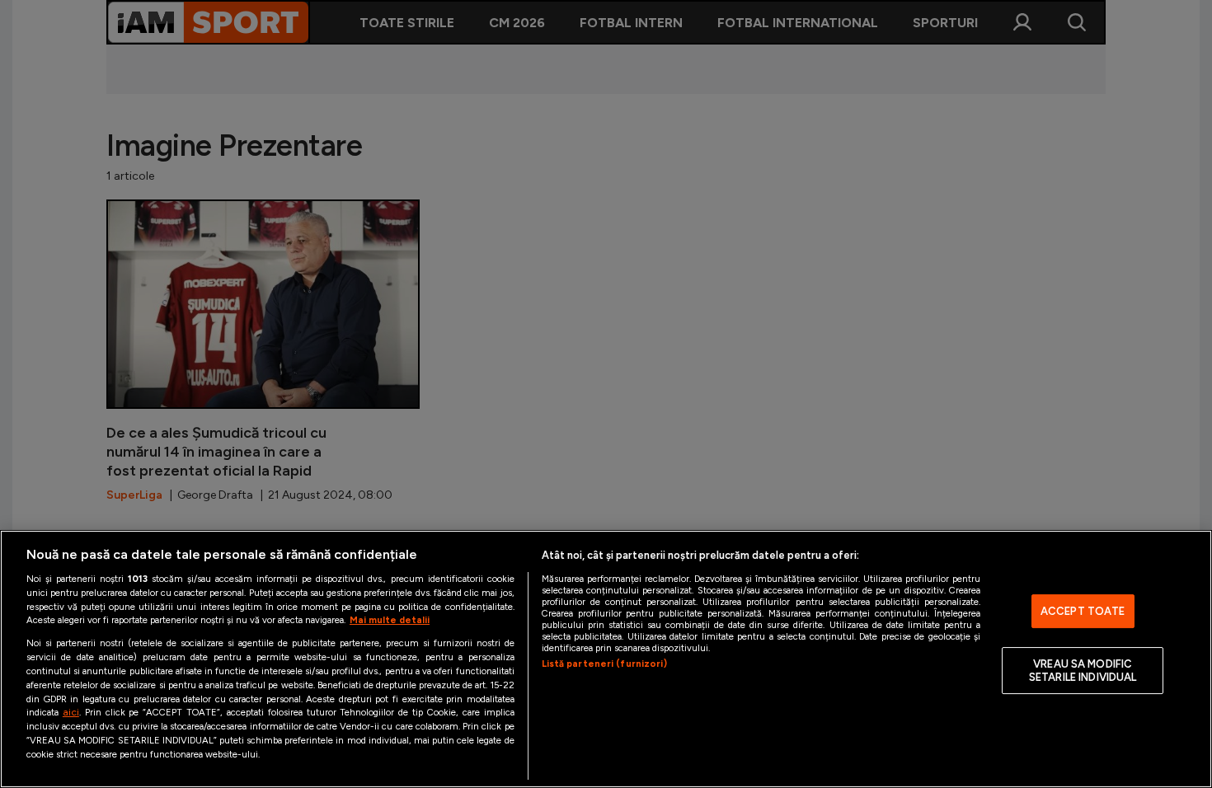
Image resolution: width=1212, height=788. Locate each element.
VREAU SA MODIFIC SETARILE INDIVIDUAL (1082, 670)
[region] (606, 659)
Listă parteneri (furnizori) (604, 663)
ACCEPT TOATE (1083, 611)
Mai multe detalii (390, 620)
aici (71, 712)
